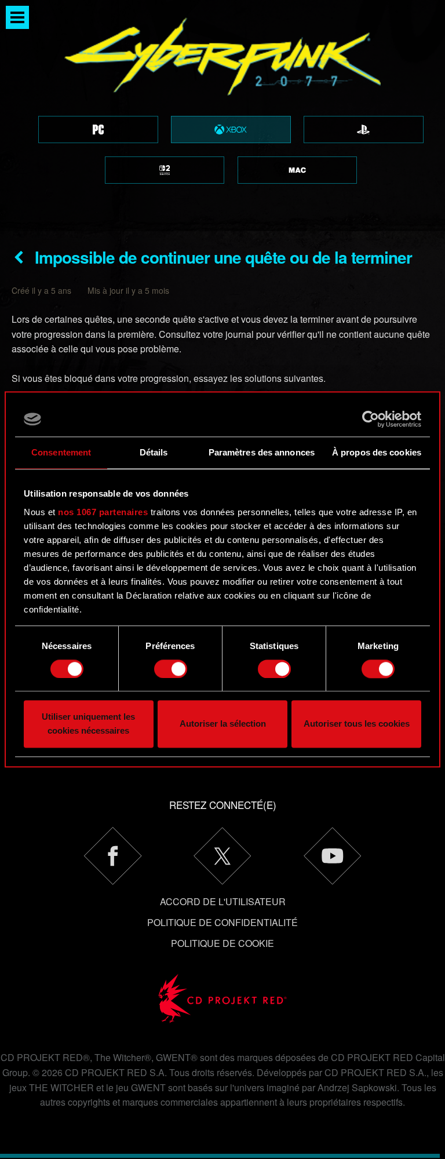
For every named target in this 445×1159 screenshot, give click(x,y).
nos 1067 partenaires (103, 512)
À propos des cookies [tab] (376, 452)
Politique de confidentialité (222, 922)
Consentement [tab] (61, 452)
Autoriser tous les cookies (357, 724)
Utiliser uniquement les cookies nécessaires (88, 724)
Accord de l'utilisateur (223, 901)
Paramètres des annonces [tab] (262, 452)
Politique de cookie (222, 943)
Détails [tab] (154, 452)
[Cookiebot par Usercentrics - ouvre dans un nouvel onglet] (370, 419)
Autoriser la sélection (223, 724)
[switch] (170, 668)
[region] (222, 115)
